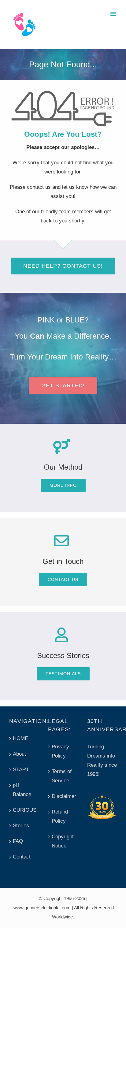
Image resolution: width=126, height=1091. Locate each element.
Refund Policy (60, 816)
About (19, 754)
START (21, 770)
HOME (20, 738)
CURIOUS (24, 810)
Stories (21, 825)
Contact (22, 857)
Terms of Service (62, 776)
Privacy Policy (60, 751)
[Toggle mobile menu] (113, 14)
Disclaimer (63, 796)
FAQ (18, 841)
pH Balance (22, 789)
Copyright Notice (63, 841)
